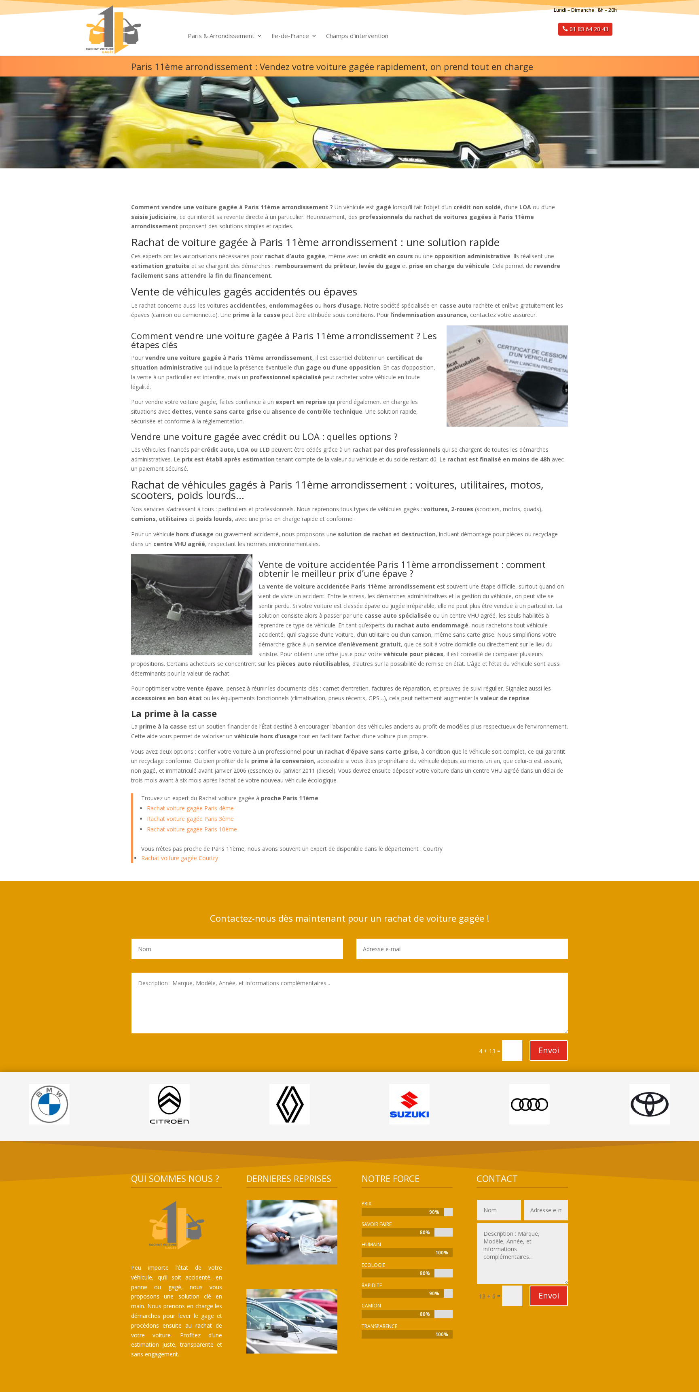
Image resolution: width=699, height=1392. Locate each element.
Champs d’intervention (357, 36)
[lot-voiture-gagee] (291, 1351)
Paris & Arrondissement (221, 36)
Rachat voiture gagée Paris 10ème (192, 829)
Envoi (548, 1050)
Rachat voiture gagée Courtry (179, 858)
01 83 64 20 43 (589, 29)
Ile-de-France (290, 36)
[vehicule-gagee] (291, 1262)
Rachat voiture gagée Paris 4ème (190, 808)
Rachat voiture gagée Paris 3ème (190, 818)
